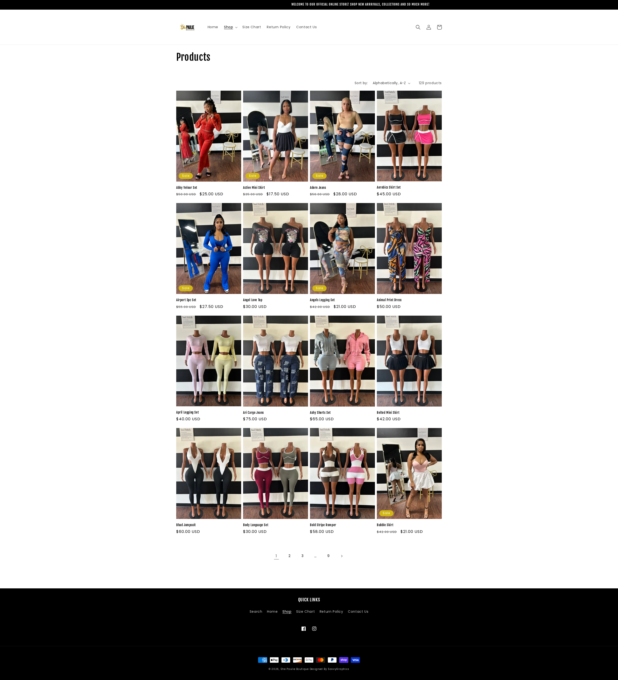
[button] (230, 27)
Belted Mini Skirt (388, 413)
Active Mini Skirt (254, 188)
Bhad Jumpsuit (186, 525)
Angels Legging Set (322, 300)
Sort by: (361, 83)
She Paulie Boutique (295, 669)
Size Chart (305, 611)
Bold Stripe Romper (323, 525)
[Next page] (341, 556)
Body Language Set (255, 525)
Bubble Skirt (385, 525)
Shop (286, 611)
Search (256, 611)
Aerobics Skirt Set (389, 187)
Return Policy (331, 611)
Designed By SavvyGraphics (330, 669)
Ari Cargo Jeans (253, 413)
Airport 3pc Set (186, 300)
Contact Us (358, 611)
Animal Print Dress (389, 300)
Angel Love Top (252, 300)
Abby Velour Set (186, 188)
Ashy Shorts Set (320, 413)
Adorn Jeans (318, 188)
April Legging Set (187, 412)
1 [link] (276, 556)
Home (272, 611)
